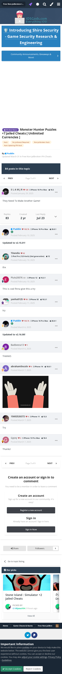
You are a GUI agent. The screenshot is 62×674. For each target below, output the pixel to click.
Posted (22, 193)
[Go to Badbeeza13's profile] (6, 347)
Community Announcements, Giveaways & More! (31, 56)
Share (15, 548)
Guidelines (7, 660)
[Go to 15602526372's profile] (6, 418)
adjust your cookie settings (34, 657)
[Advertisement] (31, 94)
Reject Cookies (33, 668)
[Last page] (58, 178)
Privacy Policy (54, 657)
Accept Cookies (13, 668)
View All (31, 615)
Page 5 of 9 (31, 178)
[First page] (4, 178)
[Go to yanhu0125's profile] (6, 301)
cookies (25, 647)
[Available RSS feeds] (57, 626)
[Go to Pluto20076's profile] (6, 279)
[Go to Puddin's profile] (6, 232)
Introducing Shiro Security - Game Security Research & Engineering (31, 36)
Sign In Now (31, 529)
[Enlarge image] (25, 391)
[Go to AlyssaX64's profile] (8, 606)
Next (51, 178)
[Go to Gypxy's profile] (6, 440)
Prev (10, 178)
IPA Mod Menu (11, 130)
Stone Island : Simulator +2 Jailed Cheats (23, 596)
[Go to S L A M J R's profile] (6, 191)
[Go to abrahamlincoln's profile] (6, 368)
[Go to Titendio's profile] (6, 256)
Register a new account (31, 510)
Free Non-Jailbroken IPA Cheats (37, 156)
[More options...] (56, 192)
